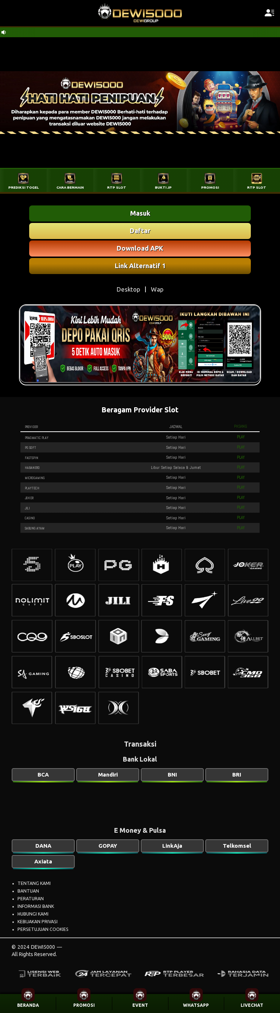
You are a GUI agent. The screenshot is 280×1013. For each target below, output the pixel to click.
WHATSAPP (196, 1005)
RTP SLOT (116, 187)
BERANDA (28, 1005)
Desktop (128, 289)
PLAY (241, 436)
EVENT (140, 1005)
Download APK (140, 248)
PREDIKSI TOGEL (23, 187)
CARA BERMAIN (70, 187)
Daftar (140, 230)
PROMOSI (84, 1005)
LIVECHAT (252, 1005)
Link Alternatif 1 (140, 265)
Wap (157, 289)
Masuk (140, 213)
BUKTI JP (163, 187)
